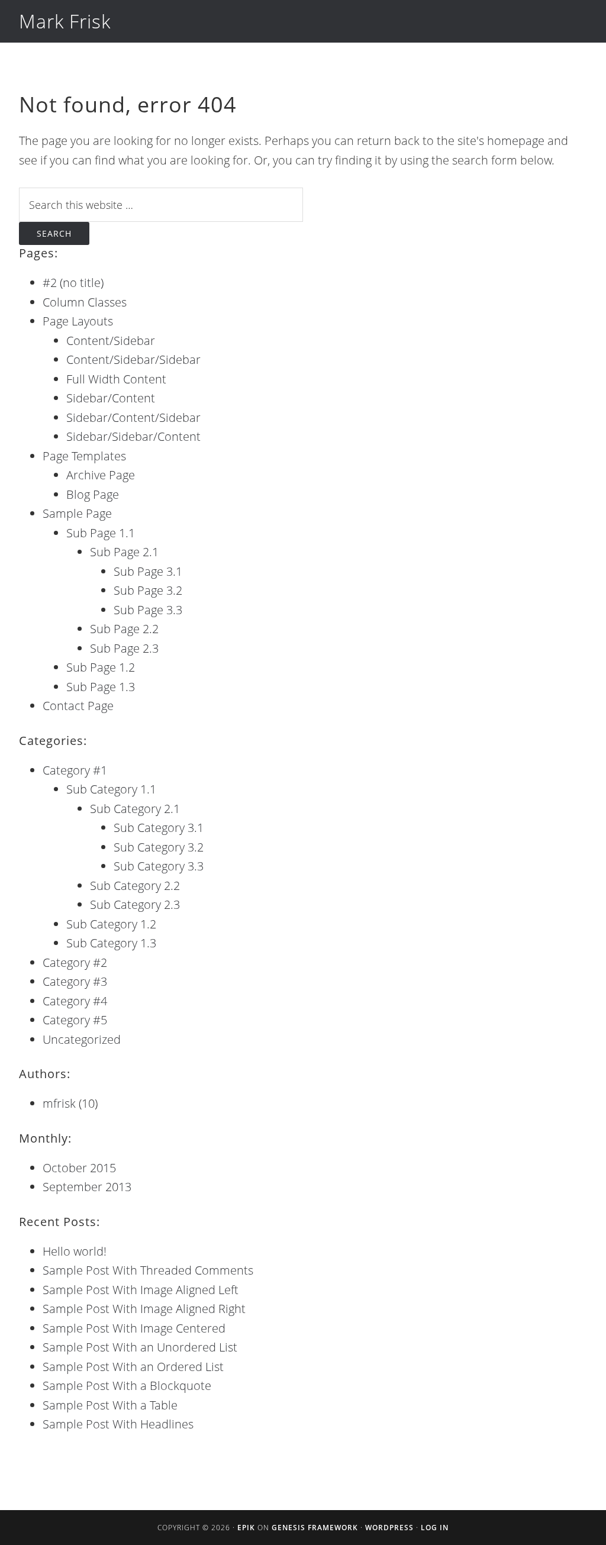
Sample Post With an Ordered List (133, 1367)
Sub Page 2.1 (124, 552)
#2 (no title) (73, 283)
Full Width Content (116, 379)
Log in (435, 1528)
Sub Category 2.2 (135, 886)
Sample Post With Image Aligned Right (144, 1309)
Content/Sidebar (110, 341)
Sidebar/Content (110, 398)
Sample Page (77, 513)
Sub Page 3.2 (148, 590)
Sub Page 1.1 (100, 533)
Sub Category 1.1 (111, 789)
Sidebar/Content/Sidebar (133, 417)
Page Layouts (78, 321)
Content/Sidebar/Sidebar (133, 359)
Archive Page (100, 475)
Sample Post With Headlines (118, 1424)
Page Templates (84, 456)
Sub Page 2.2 (124, 629)
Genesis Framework (315, 1528)
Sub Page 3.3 (148, 610)
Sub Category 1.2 (111, 924)
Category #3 (75, 981)
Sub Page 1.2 (100, 667)
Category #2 (75, 962)
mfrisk (59, 1103)
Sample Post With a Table (110, 1405)
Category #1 (75, 770)
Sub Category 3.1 (159, 828)
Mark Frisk (65, 21)
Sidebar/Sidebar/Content (133, 436)
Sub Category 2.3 (135, 904)
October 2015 (79, 1168)
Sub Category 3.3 (159, 866)
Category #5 (75, 1020)
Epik (246, 1528)
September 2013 (87, 1187)
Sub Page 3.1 (148, 571)
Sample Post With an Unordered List (140, 1347)
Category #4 (75, 1001)
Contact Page (78, 706)
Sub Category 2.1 (135, 809)
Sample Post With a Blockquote (127, 1386)
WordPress (389, 1528)
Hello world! (75, 1251)
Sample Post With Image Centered (134, 1328)
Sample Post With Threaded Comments (148, 1270)
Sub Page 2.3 (124, 648)
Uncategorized (82, 1039)
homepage (515, 141)
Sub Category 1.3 (111, 943)
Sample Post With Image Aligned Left (140, 1290)
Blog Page (92, 494)
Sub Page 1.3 (100, 687)
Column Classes (85, 302)
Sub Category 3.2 (159, 847)
